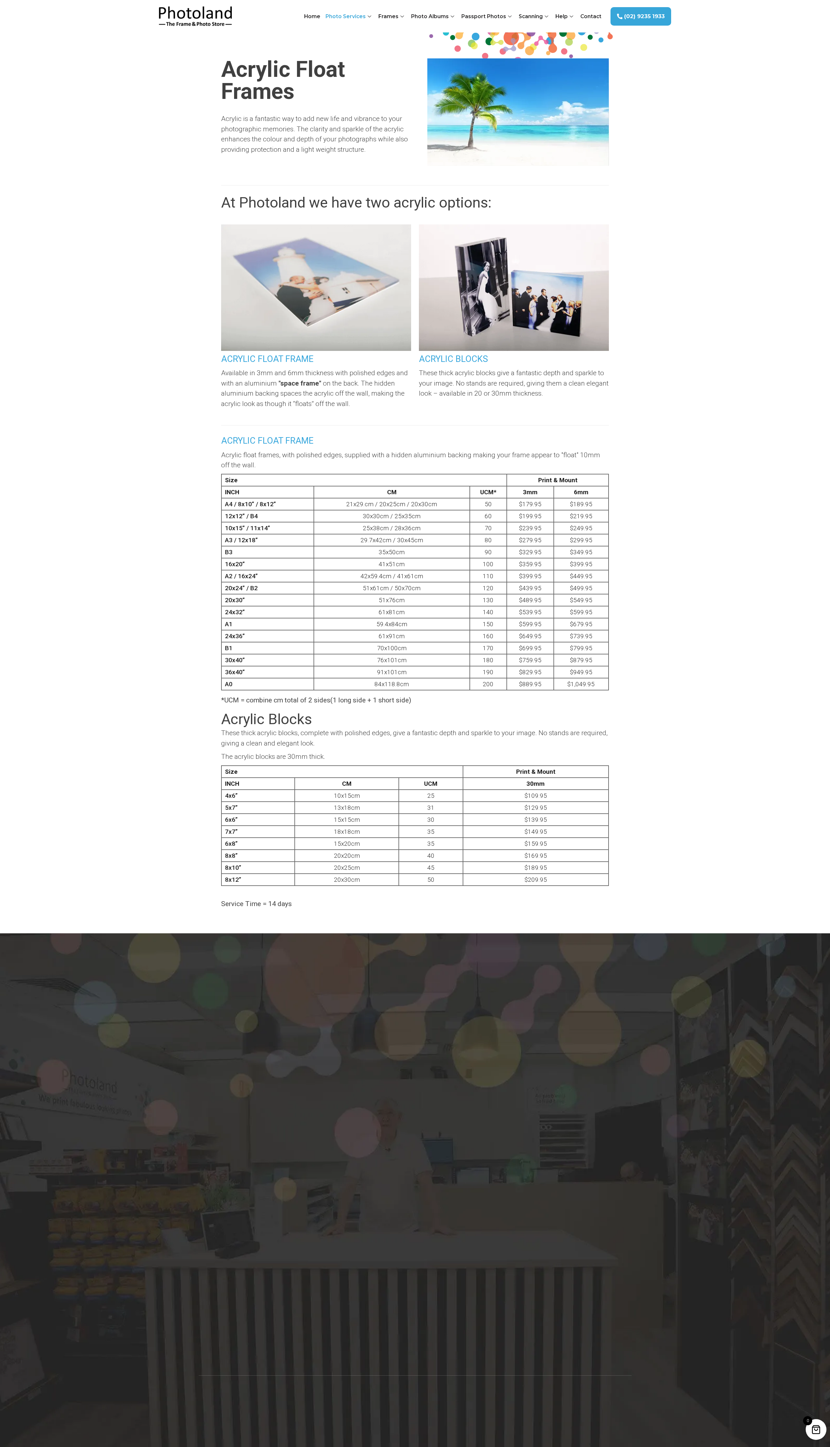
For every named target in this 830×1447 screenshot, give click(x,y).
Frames (388, 16)
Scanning (531, 16)
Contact (590, 16)
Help (561, 16)
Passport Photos (483, 16)
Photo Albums (430, 16)
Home (312, 16)
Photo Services (346, 16)
